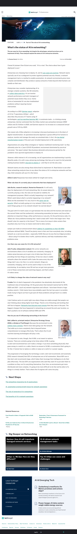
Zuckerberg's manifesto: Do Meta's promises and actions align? (50, 489)
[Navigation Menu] (2, 12)
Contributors (5, 527)
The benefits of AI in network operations (19, 396)
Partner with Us (47, 523)
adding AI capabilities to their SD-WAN (50, 229)
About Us (4, 523)
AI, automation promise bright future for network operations (26, 387)
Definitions (23, 527)
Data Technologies (11, 498)
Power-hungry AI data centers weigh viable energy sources (51, 504)
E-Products (29, 527)
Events (35, 527)
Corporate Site (61, 523)
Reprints (11, 527)
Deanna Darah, (13, 59)
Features (40, 527)
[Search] (74, 12)
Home (3, 16)
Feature (11, 42)
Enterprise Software (12, 502)
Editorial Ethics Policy (13, 523)
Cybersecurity (10, 493)
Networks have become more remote (34, 305)
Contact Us (32, 523)
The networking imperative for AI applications (21, 382)
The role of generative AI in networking (19, 392)
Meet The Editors (24, 523)
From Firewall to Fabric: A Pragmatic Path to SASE (19, 415)
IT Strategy (9, 506)
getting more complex (15, 326)
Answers (17, 527)
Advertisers (39, 523)
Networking (9, 16)
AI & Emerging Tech (11, 489)
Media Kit (54, 523)
